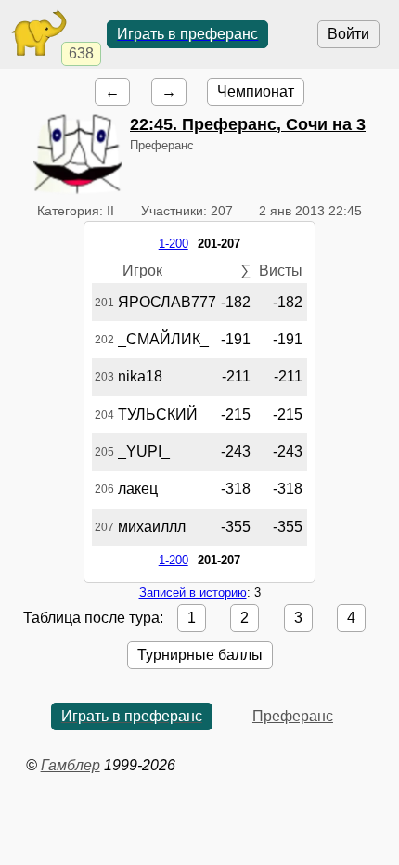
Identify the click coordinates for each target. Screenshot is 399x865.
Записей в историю (193, 593)
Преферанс (292, 716)
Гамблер (70, 765)
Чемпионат (255, 91)
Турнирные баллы (200, 655)
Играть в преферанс (187, 34)
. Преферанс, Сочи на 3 (248, 124)
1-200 (173, 244)
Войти (348, 34)
